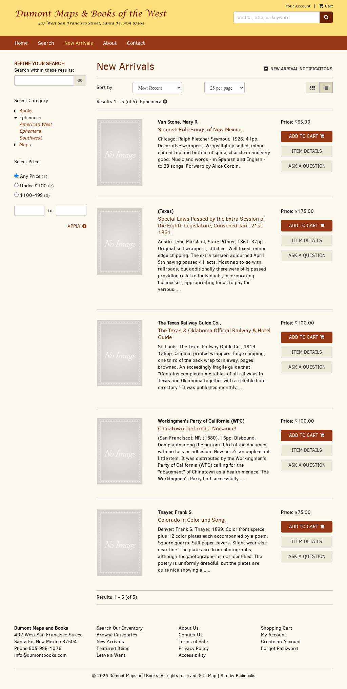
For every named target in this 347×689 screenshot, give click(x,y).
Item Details (307, 151)
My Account (273, 635)
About (110, 43)
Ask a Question (306, 166)
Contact (136, 43)
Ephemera (30, 117)
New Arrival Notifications (300, 69)
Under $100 (36, 186)
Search (46, 43)
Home (21, 43)
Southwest (30, 138)
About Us (189, 628)
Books (26, 111)
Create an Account (281, 641)
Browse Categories (117, 635)
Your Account (298, 6)
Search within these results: (44, 70)
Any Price (33, 176)
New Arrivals (78, 43)
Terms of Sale (193, 641)
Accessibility (192, 655)
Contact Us (191, 635)
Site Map (207, 675)
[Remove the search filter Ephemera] (165, 101)
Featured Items (113, 648)
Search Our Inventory (120, 628)
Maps (25, 145)
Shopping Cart (276, 628)
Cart (328, 6)
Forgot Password (279, 648)
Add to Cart (303, 136)
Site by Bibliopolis (238, 675)
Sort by (104, 87)
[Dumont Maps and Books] (91, 17)
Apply (74, 226)
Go (80, 80)
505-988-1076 (45, 648)
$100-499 (34, 195)
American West (35, 124)
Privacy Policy (194, 648)
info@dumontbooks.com (40, 655)
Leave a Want (111, 655)
